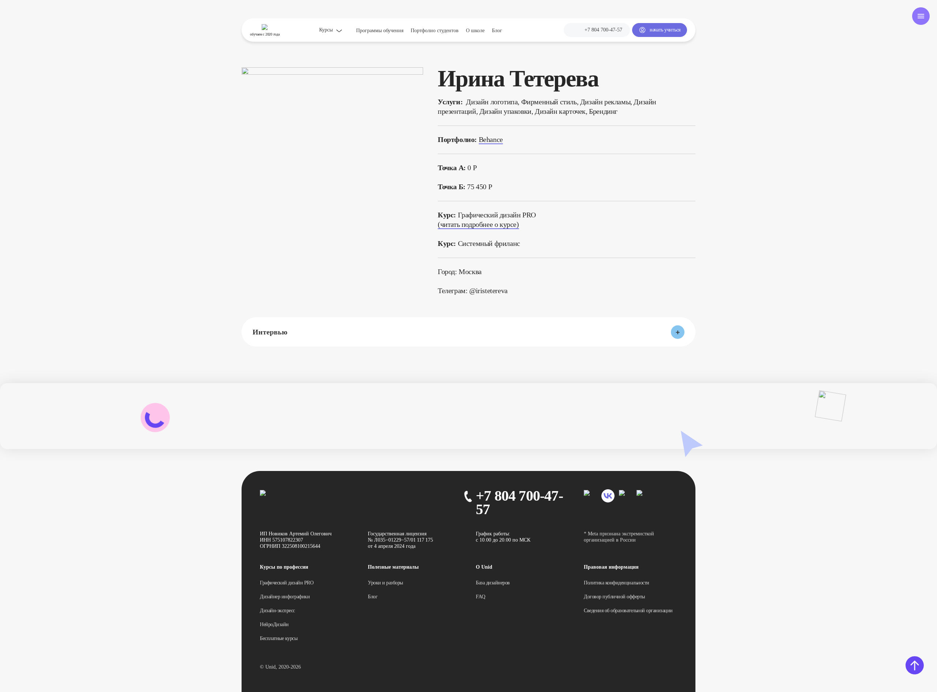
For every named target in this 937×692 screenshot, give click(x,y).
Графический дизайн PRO (286, 583)
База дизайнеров (493, 583)
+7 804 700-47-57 (603, 30)
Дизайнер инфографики (285, 596)
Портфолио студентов (435, 30)
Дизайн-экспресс (277, 610)
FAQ (480, 596)
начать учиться (665, 30)
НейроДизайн (274, 624)
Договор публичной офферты (614, 596)
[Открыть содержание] (921, 16)
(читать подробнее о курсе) (478, 224)
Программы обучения (379, 30)
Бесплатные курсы (278, 638)
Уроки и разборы (385, 583)
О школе (475, 30)
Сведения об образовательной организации (628, 610)
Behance (491, 139)
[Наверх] (915, 664)
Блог (497, 30)
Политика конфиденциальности (616, 583)
